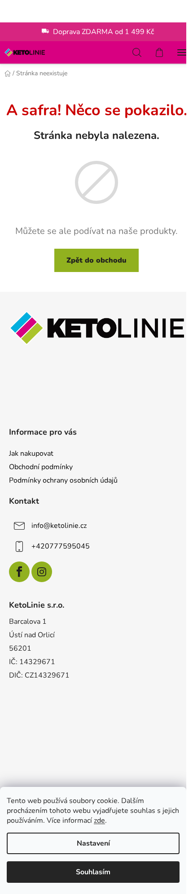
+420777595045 (60, 546)
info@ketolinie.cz (59, 526)
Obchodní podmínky (41, 467)
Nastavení (93, 843)
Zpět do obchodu (96, 260)
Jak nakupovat (31, 453)
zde (99, 820)
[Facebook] (19, 571)
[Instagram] (41, 571)
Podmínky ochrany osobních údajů (63, 480)
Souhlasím (93, 872)
